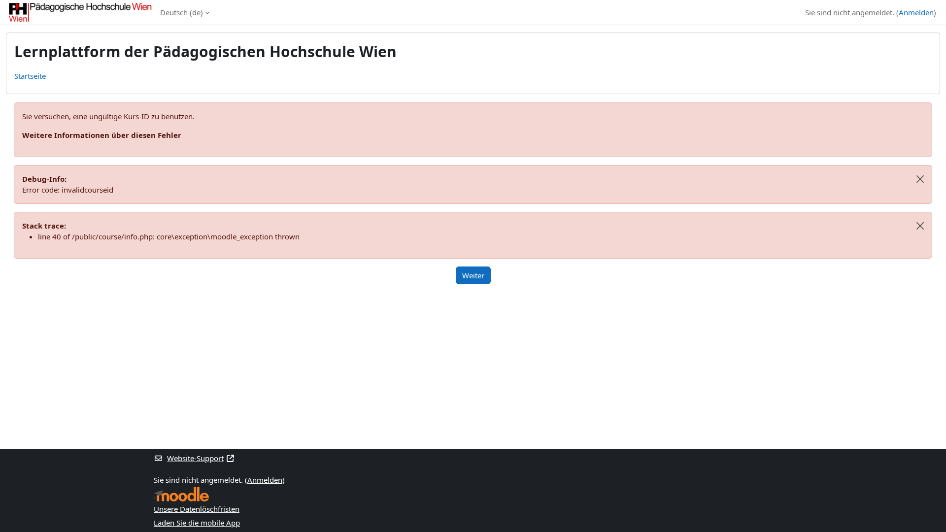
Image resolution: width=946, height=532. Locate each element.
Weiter (473, 275)
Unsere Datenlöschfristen (196, 509)
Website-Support (195, 458)
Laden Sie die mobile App (197, 523)
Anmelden (916, 12)
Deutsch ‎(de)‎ (181, 12)
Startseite (30, 76)
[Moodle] (181, 494)
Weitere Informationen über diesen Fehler (101, 135)
